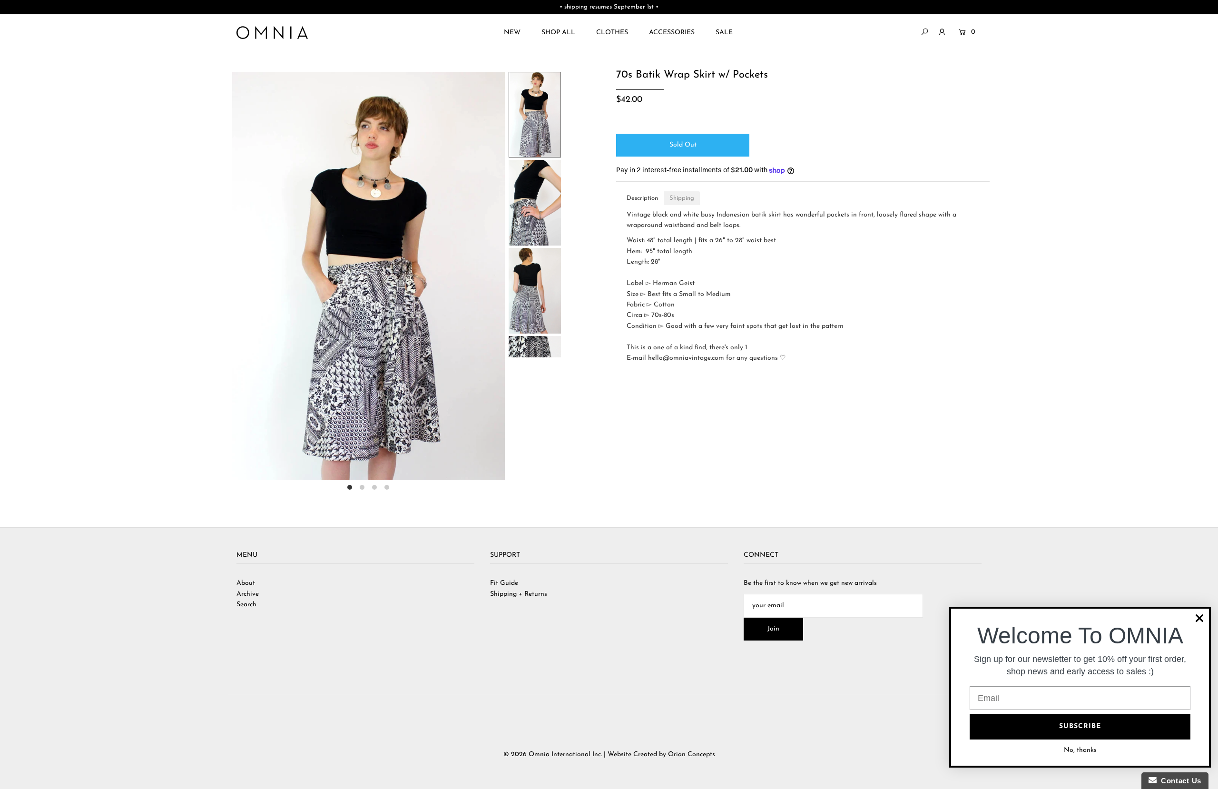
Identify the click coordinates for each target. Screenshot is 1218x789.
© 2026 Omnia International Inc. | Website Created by (585, 754)
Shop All (558, 32)
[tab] (642, 198)
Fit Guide (504, 583)
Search (246, 604)
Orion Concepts (691, 754)
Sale (724, 32)
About (245, 583)
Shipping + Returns (518, 594)
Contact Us (1179, 781)
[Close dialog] (1199, 618)
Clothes (612, 32)
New (512, 32)
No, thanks (1080, 750)
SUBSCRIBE (1080, 726)
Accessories (672, 32)
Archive (247, 594)
